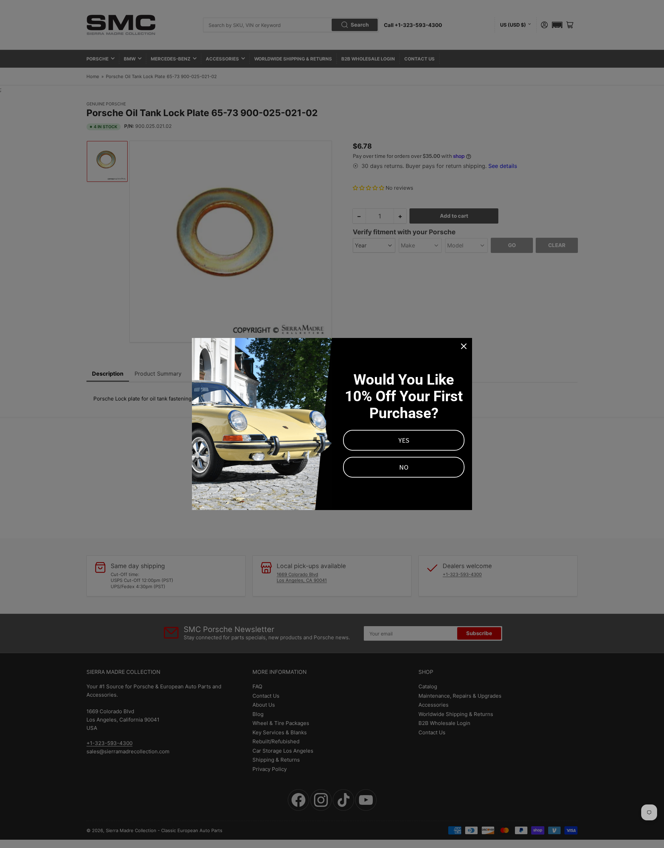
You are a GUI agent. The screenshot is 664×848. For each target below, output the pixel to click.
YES (403, 440)
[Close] (463, 346)
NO (403, 467)
